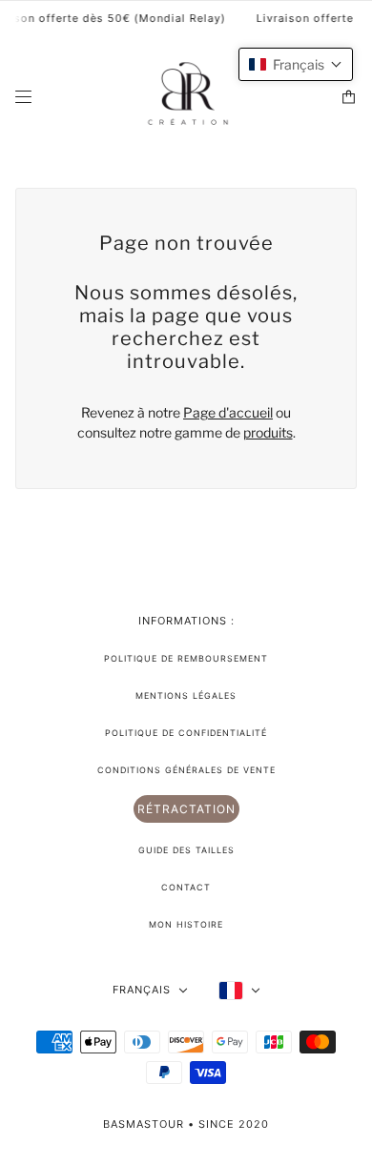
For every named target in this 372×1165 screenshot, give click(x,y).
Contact (186, 887)
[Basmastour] (186, 96)
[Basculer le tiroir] (23, 97)
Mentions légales (186, 695)
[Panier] (349, 97)
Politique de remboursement (186, 658)
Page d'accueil (228, 412)
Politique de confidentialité (186, 732)
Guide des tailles (186, 850)
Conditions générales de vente (186, 770)
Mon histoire (186, 924)
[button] (295, 64)
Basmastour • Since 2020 (186, 1124)
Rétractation (186, 809)
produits (268, 432)
